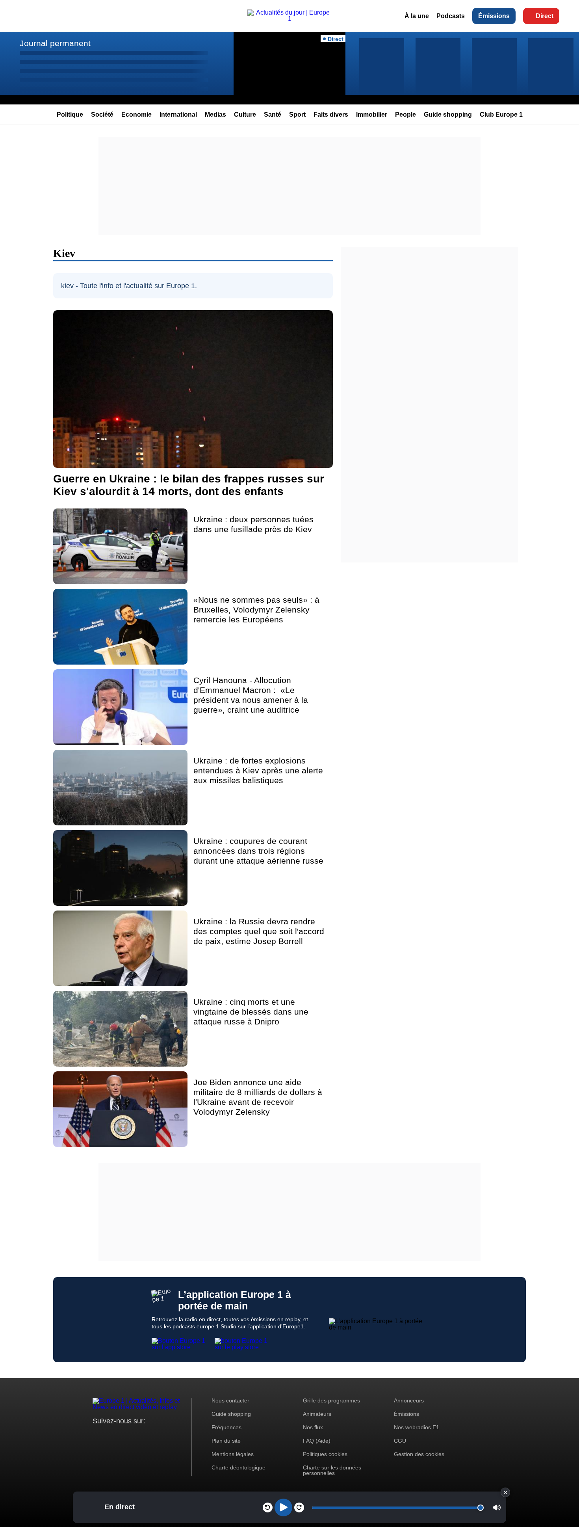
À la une (417, 16)
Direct (544, 16)
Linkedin (164, 1436)
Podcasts (450, 16)
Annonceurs (409, 1400)
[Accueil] (289, 18)
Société (102, 114)
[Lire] (283, 1507)
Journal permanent (55, 43)
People (405, 114)
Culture (245, 114)
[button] (497, 1507)
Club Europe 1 (501, 114)
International (178, 114)
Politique (70, 114)
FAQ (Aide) (316, 1441)
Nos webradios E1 (416, 1427)
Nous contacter (230, 1400)
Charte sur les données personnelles (332, 1470)
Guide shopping (448, 114)
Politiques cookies (325, 1454)
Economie (136, 114)
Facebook (124, 1436)
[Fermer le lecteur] (505, 1492)
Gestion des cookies (419, 1454)
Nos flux (313, 1427)
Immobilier (371, 114)
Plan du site (226, 1441)
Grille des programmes (331, 1400)
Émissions (494, 16)
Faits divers (331, 114)
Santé (272, 114)
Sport (297, 114)
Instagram (111, 1436)
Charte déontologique (238, 1467)
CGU (400, 1441)
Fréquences (226, 1427)
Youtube (138, 1436)
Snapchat (151, 1436)
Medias (215, 114)
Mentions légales (233, 1454)
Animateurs (317, 1414)
